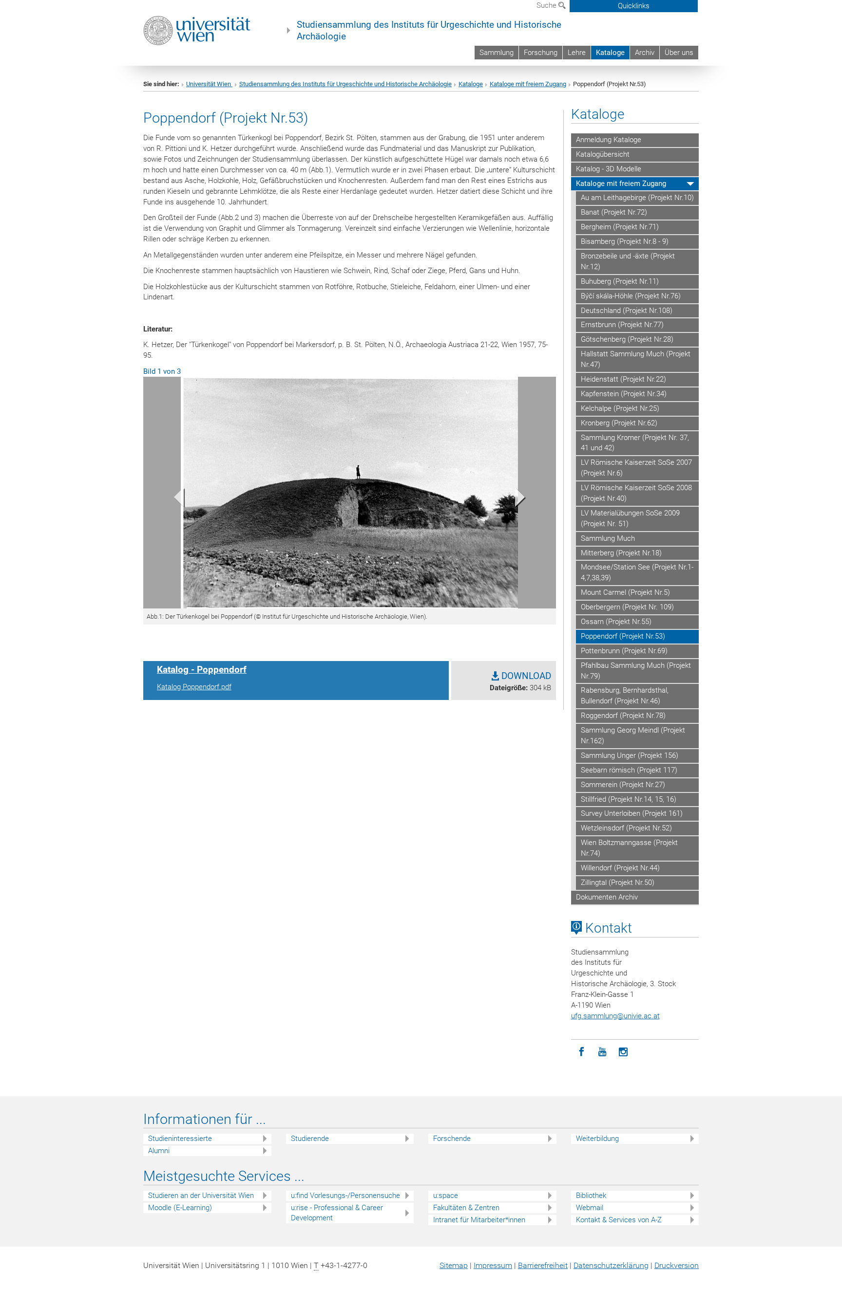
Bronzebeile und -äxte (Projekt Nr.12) (628, 261)
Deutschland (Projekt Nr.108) (626, 310)
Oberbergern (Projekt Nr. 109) (627, 607)
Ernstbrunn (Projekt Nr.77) (622, 324)
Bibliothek (591, 1195)
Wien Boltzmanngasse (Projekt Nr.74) (629, 848)
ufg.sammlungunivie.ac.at (615, 1016)
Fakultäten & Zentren (466, 1207)
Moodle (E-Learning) (180, 1207)
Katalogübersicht (603, 154)
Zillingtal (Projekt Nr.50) (617, 882)
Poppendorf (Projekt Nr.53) (623, 636)
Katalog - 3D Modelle (608, 169)
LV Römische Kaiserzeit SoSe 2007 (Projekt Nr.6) (636, 468)
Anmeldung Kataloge (608, 139)
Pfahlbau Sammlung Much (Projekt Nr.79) (636, 671)
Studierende (310, 1138)
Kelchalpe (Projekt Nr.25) (620, 408)
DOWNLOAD (525, 676)
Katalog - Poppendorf (202, 669)
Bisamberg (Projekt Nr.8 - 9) (625, 241)
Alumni (159, 1150)
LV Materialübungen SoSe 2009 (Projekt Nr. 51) (630, 518)
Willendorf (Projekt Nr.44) (620, 868)
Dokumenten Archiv (607, 897)
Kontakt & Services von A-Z (619, 1219)
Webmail (589, 1207)
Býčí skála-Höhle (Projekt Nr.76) (631, 296)
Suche (547, 5)
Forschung (540, 52)
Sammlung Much (608, 538)
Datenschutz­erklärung (611, 1265)
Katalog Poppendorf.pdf (194, 686)
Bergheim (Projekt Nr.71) (620, 226)
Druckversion (676, 1265)
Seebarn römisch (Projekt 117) (629, 770)
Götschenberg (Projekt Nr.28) (627, 339)
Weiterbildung (597, 1138)
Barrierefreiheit (543, 1265)
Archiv (644, 52)
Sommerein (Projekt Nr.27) (623, 784)
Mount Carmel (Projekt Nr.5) (625, 592)
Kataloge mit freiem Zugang (528, 84)
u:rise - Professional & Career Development (337, 1212)
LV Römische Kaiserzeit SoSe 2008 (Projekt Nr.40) (636, 493)
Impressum (493, 1265)
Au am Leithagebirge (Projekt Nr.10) (637, 197)
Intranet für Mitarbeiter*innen (479, 1219)
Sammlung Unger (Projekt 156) (629, 755)
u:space (445, 1195)
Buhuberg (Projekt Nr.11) (620, 281)
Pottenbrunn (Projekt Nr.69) (624, 650)
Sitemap (454, 1265)
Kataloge (610, 52)
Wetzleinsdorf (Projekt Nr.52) (626, 828)
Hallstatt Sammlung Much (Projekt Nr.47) (635, 359)
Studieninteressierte (180, 1138)
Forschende (452, 1138)
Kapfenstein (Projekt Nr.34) (624, 393)
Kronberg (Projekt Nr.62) (619, 423)
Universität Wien (209, 84)
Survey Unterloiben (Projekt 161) (632, 813)
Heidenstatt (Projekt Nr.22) (623, 379)
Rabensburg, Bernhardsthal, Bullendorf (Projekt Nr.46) (625, 695)
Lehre (577, 52)
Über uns (679, 52)
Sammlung (496, 52)
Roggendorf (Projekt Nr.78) (623, 715)
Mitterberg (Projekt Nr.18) (621, 553)
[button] (174, 499)
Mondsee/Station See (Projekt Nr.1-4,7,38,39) (637, 572)
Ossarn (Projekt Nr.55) (616, 621)
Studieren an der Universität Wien (201, 1195)
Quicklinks (634, 5)
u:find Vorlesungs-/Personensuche (345, 1195)
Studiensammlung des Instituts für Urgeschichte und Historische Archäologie (429, 30)
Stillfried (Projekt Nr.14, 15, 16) (628, 799)
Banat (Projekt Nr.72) (614, 212)
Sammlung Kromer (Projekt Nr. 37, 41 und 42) (635, 443)
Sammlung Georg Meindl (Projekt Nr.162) (633, 735)
